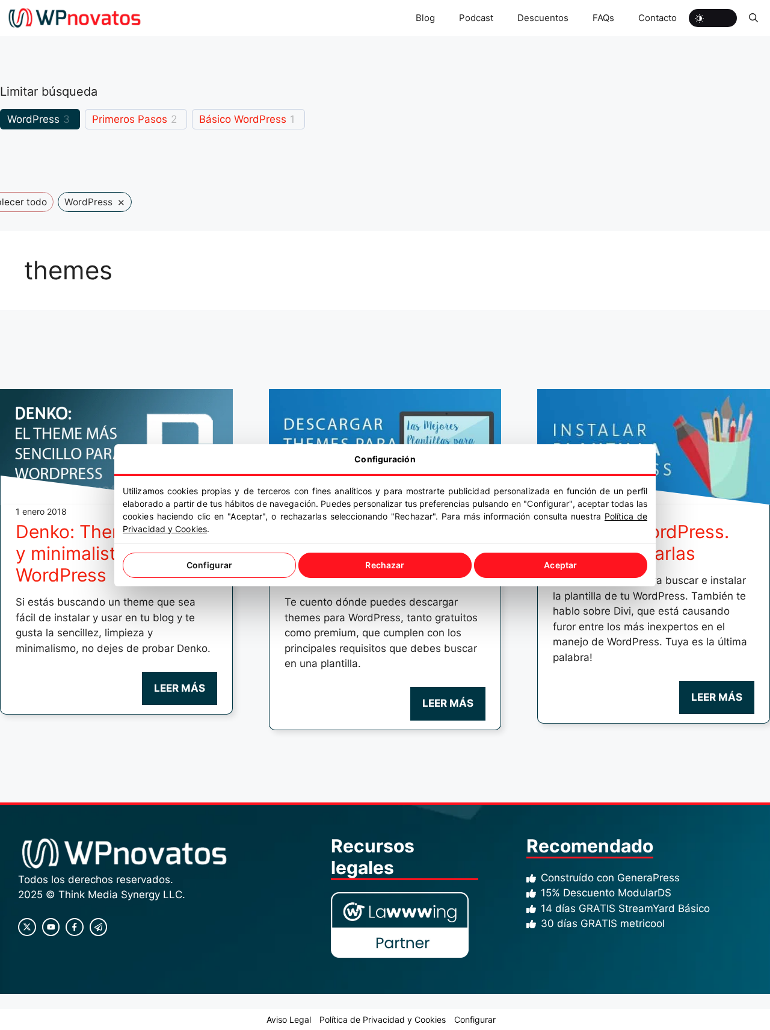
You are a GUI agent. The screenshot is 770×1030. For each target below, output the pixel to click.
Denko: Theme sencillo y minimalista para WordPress (111, 553)
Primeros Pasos (129, 119)
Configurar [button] (475, 1019)
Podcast (476, 17)
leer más (179, 688)
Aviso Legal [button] (288, 1019)
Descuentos (542, 17)
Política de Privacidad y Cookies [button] (382, 1019)
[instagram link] (27, 927)
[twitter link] (51, 927)
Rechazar (384, 565)
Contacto (657, 17)
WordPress (33, 119)
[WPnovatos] (74, 18)
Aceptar (560, 565)
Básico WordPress (242, 119)
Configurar (209, 565)
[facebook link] (75, 927)
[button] (753, 18)
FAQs (603, 17)
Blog (425, 17)
